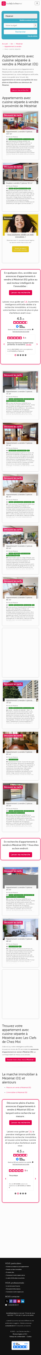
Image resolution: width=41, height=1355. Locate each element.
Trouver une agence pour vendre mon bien (20, 249)
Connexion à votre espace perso (15, 1275)
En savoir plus (10, 1272)
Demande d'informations (13, 1289)
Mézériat (19, 44)
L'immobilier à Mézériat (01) (16, 1092)
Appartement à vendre (13, 46)
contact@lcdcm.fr (13, 1305)
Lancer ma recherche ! (20, 90)
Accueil (5, 44)
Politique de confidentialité (17, 1336)
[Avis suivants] (37, 344)
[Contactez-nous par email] (6, 1305)
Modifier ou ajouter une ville (28, 20)
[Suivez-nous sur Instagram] (15, 1301)
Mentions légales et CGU (20, 1334)
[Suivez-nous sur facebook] (11, 1301)
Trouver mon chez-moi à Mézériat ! (20, 1060)
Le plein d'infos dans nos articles (15, 1278)
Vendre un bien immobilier (14, 1269)
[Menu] (37, 3)
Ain (12, 44)
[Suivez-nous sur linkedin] (22, 1301)
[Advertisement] (20, 653)
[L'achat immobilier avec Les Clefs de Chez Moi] (12, 3)
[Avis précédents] (4, 344)
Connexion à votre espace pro (15, 1292)
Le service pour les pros (13, 1286)
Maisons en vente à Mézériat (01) (18, 1087)
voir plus (28, 344)
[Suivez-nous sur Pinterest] (18, 1301)
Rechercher (20, 32)
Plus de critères (32, 36)
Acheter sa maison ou (17, 1266)
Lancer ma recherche (20, 292)
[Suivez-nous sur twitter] (7, 1301)
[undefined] (33, 329)
